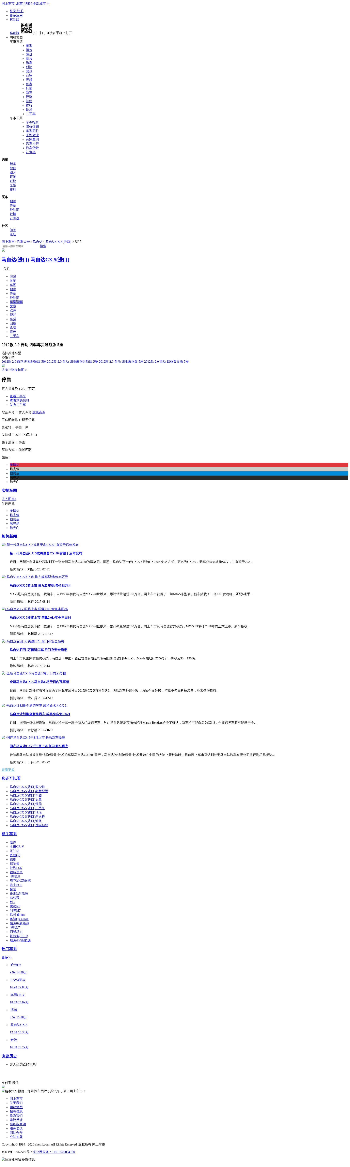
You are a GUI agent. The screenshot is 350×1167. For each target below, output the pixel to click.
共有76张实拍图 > (14, 370)
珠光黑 (14, 523)
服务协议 (16, 1128)
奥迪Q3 (15, 855)
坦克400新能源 (20, 940)
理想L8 (15, 876)
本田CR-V (17, 846)
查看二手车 (18, 396)
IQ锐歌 (15, 897)
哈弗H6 (16, 965)
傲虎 (13, 842)
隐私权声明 (18, 1124)
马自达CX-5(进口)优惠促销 (29, 825)
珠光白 (14, 527)
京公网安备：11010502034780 (54, 1152)
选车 (29, 62)
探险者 (14, 863)
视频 (29, 79)
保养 (13, 331)
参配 (13, 280)
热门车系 (9, 949)
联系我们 (16, 1115)
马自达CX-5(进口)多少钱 (27, 787)
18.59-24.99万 (19, 1002)
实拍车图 (9, 490)
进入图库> (9, 499)
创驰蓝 (14, 519)
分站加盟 (16, 1137)
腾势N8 (15, 906)
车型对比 (32, 135)
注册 (20, 11)
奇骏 (14, 1040)
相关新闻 (9, 536)
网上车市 (8, 3)
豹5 (12, 902)
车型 (29, 45)
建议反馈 (16, 1120)
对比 (29, 67)
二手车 (31, 114)
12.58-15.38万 (19, 1032)
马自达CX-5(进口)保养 (26, 804)
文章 (13, 306)
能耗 (13, 314)
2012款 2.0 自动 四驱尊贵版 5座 (166, 361)
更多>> (7, 957)
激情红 (14, 510)
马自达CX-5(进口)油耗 (26, 821)
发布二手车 (18, 404)
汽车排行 (32, 143)
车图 (13, 285)
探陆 (13, 889)
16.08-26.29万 (19, 1047)
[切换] (27, 3)
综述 (13, 276)
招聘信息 (16, 1111)
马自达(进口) (15, 259)
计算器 (31, 152)
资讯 (29, 71)
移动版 (14, 19)
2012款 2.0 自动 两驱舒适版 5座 (24, 361)
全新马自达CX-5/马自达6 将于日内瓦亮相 (39, 682)
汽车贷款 (32, 148)
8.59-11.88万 (18, 1017)
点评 (13, 310)
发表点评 (38, 412)
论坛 (29, 109)
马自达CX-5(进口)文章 (26, 799)
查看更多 (8, 770)
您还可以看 (11, 778)
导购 (13, 168)
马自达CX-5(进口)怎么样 (27, 816)
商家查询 (32, 139)
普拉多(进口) (19, 936)
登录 (13, 11)
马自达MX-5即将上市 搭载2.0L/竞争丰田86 (40, 617)
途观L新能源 (19, 893)
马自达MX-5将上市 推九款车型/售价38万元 (40, 585)
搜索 (43, 246)
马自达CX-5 (19, 1025)
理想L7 (15, 927)
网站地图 (16, 1107)
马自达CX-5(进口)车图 (26, 795)
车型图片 (32, 131)
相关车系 (9, 834)
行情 (29, 88)
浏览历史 (9, 1056)
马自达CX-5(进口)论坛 (26, 812)
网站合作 (16, 1132)
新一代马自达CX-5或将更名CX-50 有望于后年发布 (46, 553)
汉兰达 (14, 851)
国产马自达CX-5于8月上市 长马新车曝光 (39, 746)
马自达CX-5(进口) (58, 241)
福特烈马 (16, 872)
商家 (29, 75)
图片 (29, 58)
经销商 (14, 209)
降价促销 (32, 126)
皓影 (13, 859)
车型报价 (32, 122)
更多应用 (16, 15)
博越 (14, 1010)
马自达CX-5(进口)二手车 (27, 808)
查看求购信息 (19, 400)
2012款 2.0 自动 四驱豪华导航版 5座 (72, 361)
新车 (29, 92)
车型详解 (16, 302)
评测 (29, 97)
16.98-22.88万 (19, 987)
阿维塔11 (16, 931)
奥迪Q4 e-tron (19, 919)
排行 (29, 105)
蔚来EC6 (16, 885)
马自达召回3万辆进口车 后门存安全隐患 (38, 650)
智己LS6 (16, 868)
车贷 (13, 319)
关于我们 (16, 1103)
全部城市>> (41, 3)
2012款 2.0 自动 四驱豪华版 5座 (121, 361)
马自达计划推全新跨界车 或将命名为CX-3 (40, 714)
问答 (29, 101)
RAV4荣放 (18, 980)
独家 (29, 84)
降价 (29, 54)
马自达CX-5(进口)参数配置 (29, 791)
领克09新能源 (19, 923)
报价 (29, 50)
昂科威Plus (17, 914)
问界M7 (15, 910)
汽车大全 (23, 241)
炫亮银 (14, 515)
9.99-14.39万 (18, 972)
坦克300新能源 (20, 880)
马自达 (38, 241)
